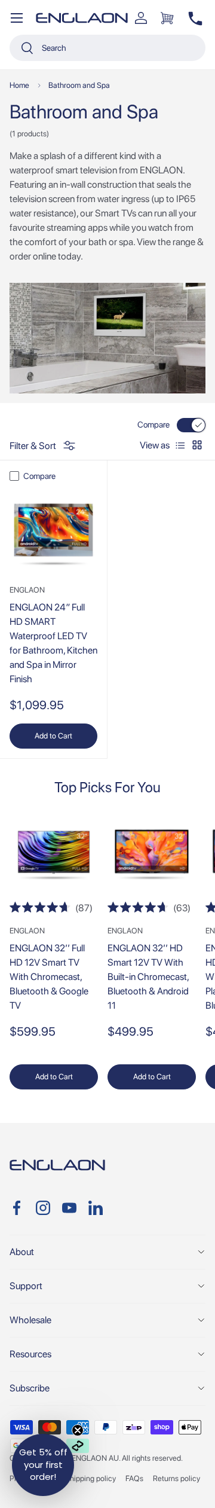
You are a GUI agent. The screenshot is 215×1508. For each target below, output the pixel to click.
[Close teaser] (78, 1430)
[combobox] (107, 48)
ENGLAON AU (95, 1458)
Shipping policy (90, 1478)
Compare (153, 424)
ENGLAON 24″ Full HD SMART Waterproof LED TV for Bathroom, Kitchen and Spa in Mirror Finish (53, 643)
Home (19, 85)
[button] (167, 18)
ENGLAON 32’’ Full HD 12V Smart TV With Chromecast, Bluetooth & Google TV (49, 976)
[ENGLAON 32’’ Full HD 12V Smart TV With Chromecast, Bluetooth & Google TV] (54, 855)
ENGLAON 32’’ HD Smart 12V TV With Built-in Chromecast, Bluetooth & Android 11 (148, 976)
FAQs (134, 1478)
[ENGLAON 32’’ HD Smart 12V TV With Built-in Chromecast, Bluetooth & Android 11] (152, 855)
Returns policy (176, 1478)
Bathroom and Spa (79, 85)
